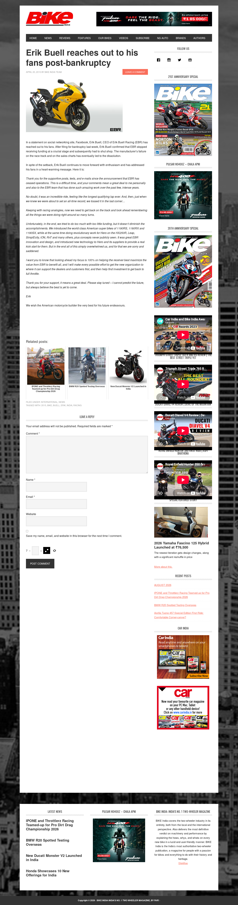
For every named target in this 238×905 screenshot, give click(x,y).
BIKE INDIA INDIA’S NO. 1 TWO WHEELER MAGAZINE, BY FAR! (128, 900)
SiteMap (183, 863)
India (69, 405)
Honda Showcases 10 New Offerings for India (48, 872)
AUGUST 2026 (162, 585)
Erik (63, 405)
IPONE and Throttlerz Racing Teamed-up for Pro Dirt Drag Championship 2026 (50, 824)
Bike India (49, 19)
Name (30, 480)
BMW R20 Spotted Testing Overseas (175, 605)
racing (77, 405)
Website (31, 514)
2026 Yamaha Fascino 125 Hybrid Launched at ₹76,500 (181, 545)
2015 (43, 405)
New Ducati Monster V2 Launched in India (54, 857)
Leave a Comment (135, 71)
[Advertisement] (180, 758)
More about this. (163, 566)
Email (30, 497)
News (62, 401)
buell (56, 405)
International (49, 401)
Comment (33, 433)
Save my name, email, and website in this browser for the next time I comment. (74, 536)
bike (49, 405)
